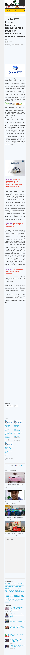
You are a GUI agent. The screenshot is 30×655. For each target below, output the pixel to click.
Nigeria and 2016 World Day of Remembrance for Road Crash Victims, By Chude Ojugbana (16, 640)
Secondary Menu (11, 10)
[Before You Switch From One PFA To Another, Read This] (9, 444)
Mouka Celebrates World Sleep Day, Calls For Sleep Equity (14, 585)
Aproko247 (14, 653)
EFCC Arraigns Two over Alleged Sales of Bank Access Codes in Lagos (17, 627)
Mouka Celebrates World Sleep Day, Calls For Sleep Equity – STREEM (14, 584)
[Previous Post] (22, 14)
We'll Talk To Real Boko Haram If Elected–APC (16, 635)
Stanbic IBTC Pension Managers (12, 44)
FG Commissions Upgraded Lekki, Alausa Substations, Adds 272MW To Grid (17, 621)
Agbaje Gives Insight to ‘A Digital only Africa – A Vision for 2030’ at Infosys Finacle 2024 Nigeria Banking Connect (14, 600)
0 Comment (8, 42)
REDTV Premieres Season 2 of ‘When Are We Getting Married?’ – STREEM (14, 589)
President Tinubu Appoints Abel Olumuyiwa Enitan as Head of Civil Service (17, 615)
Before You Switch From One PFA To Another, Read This (8, 449)
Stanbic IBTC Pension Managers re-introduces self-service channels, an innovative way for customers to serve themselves (9, 431)
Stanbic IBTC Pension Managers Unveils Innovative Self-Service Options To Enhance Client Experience (18, 430)
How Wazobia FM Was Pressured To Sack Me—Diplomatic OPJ (17, 646)
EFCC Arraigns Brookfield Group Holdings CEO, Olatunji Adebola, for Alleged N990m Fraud (17, 609)
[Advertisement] (15, 55)
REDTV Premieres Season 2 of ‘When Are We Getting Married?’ (14, 591)
